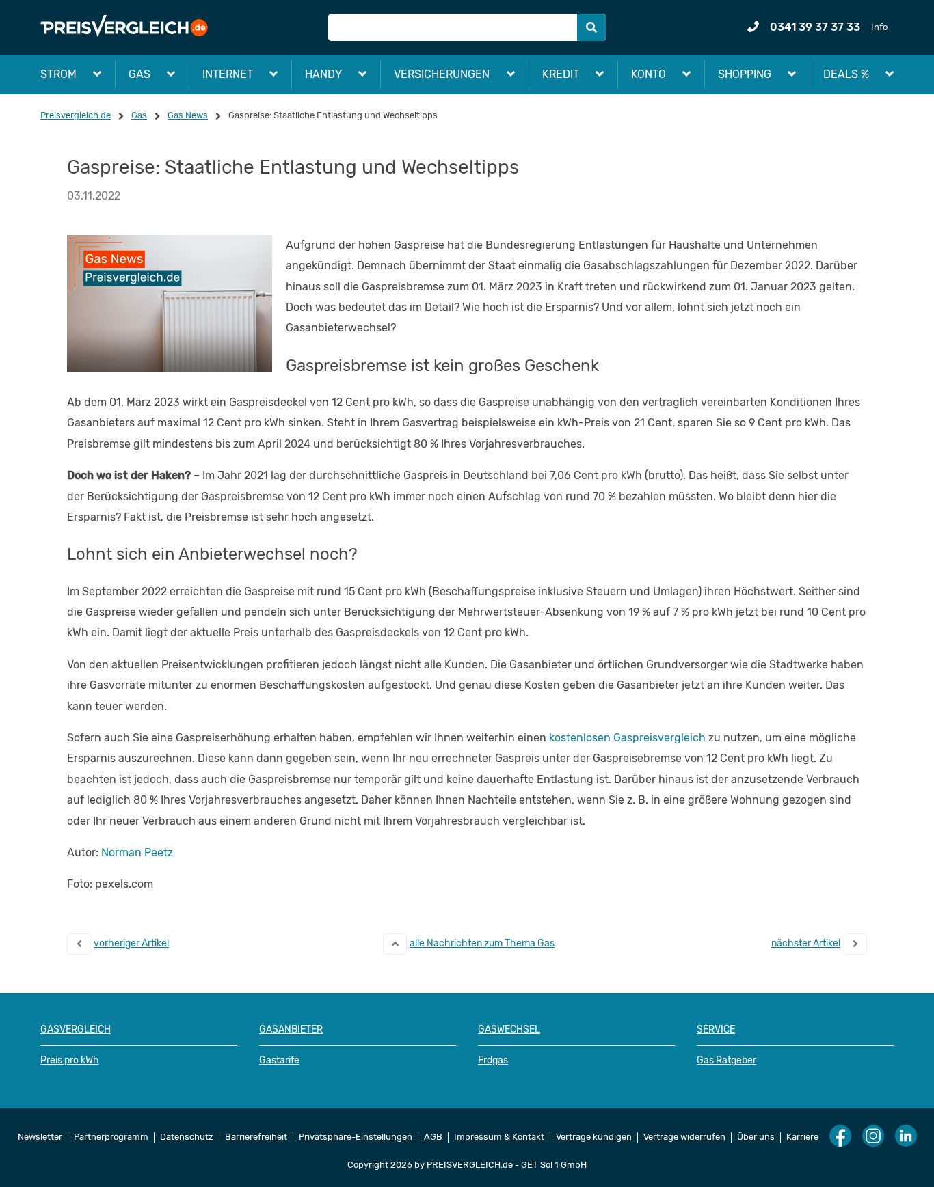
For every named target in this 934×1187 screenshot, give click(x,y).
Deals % (846, 74)
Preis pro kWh (69, 1060)
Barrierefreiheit (256, 1137)
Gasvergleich (75, 1029)
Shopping (744, 74)
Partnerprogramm (111, 1137)
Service (716, 1029)
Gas (139, 74)
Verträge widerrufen (684, 1137)
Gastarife (279, 1060)
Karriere (802, 1137)
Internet (227, 74)
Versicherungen (442, 74)
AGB (433, 1137)
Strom (58, 74)
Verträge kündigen (594, 1137)
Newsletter (40, 1137)
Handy (323, 74)
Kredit (560, 74)
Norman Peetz (137, 852)
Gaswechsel (509, 1029)
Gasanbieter (291, 1029)
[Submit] (591, 27)
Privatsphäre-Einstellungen (355, 1137)
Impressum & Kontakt (499, 1137)
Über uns (756, 1137)
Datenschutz (186, 1137)
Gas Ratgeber (726, 1060)
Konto (648, 74)
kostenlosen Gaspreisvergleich (627, 737)
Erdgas (493, 1060)
